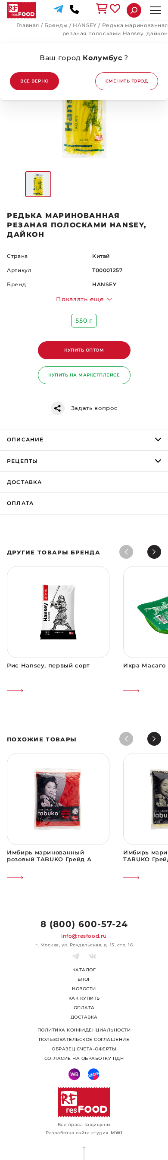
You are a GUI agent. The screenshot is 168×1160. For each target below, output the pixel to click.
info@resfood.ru (84, 936)
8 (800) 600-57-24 (84, 924)
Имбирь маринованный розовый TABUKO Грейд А (49, 856)
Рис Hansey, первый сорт (48, 665)
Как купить (84, 998)
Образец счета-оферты (84, 1049)
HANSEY (85, 25)
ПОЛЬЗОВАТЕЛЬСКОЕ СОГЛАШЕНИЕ (84, 1039)
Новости (84, 989)
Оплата (84, 1007)
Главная (27, 25)
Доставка (84, 1017)
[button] (154, 552)
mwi (116, 1133)
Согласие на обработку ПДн (84, 1058)
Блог (84, 979)
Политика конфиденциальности (84, 1030)
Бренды (56, 25)
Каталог (84, 970)
